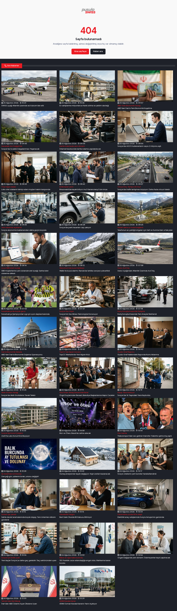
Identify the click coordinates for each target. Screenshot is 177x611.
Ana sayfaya (80, 51)
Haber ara (98, 51)
